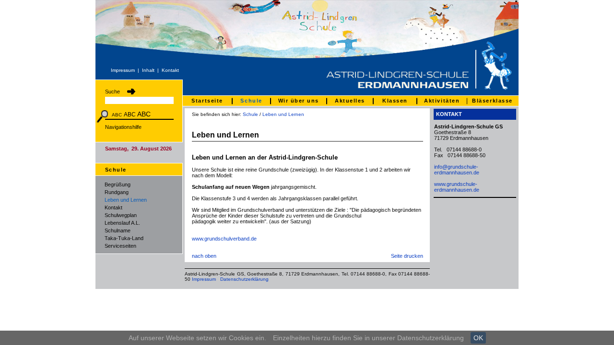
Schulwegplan (121, 215)
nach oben (204, 256)
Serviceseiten (120, 246)
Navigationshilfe (123, 127)
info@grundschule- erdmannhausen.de (456, 169)
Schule (250, 114)
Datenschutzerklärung (244, 279)
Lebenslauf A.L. (122, 223)
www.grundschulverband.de (224, 239)
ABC (117, 114)
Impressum (123, 70)
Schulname (117, 230)
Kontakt (170, 70)
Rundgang (117, 192)
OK (478, 338)
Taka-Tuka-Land (124, 238)
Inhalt (148, 70)
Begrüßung (117, 184)
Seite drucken (407, 256)
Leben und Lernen (126, 200)
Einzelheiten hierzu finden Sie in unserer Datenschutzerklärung (368, 338)
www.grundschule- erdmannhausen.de (456, 187)
